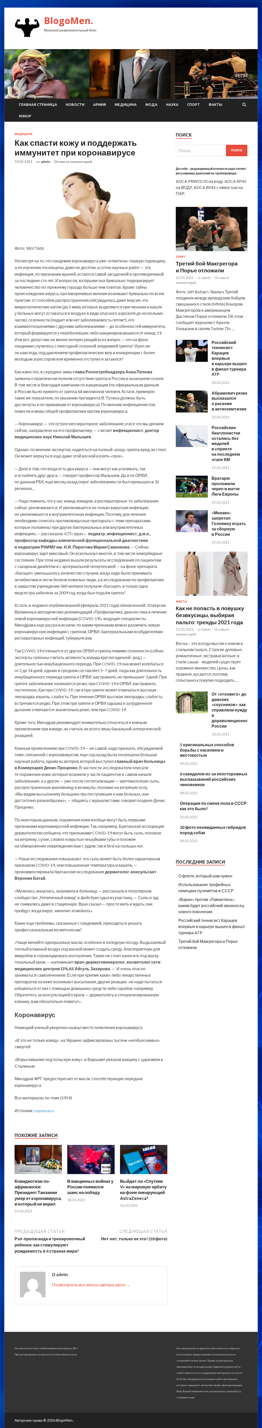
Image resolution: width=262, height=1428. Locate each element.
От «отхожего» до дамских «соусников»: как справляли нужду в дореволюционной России (231, 709)
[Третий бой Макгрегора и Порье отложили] (211, 252)
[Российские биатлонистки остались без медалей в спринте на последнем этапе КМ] (192, 445)
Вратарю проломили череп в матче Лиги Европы (226, 486)
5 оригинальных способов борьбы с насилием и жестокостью (207, 750)
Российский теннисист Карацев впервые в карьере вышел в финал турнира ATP (229, 358)
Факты (215, 105)
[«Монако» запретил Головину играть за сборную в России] (192, 530)
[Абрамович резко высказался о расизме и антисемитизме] (192, 410)
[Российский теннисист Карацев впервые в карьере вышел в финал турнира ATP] (192, 360)
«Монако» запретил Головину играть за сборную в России (229, 523)
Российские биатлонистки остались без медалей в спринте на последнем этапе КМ (226, 443)
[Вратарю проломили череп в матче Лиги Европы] (192, 496)
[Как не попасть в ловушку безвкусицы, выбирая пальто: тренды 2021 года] (211, 596)
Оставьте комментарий (73, 162)
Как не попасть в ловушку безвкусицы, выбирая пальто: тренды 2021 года (210, 615)
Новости (75, 105)
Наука (172, 105)
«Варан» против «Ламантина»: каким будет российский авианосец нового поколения (211, 905)
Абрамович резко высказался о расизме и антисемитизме (229, 401)
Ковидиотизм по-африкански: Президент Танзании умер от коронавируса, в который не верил (38, 1192)
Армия (99, 105)
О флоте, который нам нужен (205, 875)
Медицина (126, 105)
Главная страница (38, 105)
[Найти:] (211, 150)
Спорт (193, 105)
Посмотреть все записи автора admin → (91, 1284)
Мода (151, 105)
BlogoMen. (68, 20)
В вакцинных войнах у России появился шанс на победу (90, 1186)
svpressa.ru (44, 1110)
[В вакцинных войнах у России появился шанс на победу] (91, 1175)
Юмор (25, 116)
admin (45, 162)
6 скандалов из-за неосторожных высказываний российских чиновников (213, 779)
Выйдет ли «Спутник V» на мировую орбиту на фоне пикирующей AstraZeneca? (143, 1189)
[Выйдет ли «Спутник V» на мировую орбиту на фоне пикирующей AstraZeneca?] (143, 1175)
